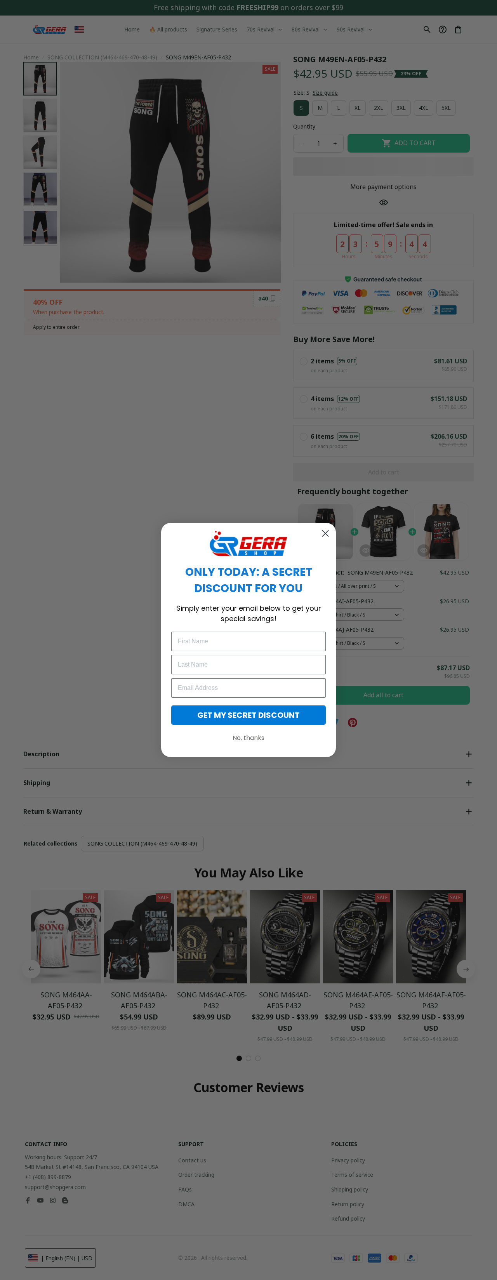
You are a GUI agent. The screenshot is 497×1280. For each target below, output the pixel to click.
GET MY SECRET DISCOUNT (248, 715)
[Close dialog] (325, 533)
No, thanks (248, 737)
